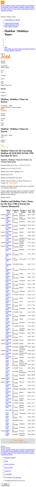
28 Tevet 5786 (8, 301)
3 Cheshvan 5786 (8, 253)
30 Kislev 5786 (8, 287)
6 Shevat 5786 (8, 305)
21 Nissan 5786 (8, 350)
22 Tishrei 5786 (8, 242)
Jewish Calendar (5, 5)
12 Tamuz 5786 (8, 399)
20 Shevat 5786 (8, 312)
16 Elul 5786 (7, 430)
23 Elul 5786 (7, 434)
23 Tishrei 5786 (8, 246)
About (6, 461)
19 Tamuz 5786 (8, 403)
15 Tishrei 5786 (8, 232)
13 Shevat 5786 (8, 308)
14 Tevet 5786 (8, 294)
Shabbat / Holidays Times (26, 7)
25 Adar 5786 (7, 329)
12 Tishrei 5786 (8, 228)
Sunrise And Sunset (22, 9)
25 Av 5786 (7, 420)
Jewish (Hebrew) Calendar (12, 20)
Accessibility (8, 474)
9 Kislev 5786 (7, 277)
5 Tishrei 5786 (8, 221)
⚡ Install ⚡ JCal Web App (5, 484)
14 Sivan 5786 (8, 385)
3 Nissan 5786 (8, 333)
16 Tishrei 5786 (8, 235)
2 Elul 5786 (7, 423)
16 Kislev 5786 (8, 280)
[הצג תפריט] (2, 2)
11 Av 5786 (7, 413)
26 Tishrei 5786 (8, 249)
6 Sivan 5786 (7, 378)
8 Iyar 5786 (7, 364)
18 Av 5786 (7, 417)
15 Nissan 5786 (8, 340)
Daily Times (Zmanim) (12, 7)
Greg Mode (4, 66)
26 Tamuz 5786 (8, 406)
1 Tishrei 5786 (8, 214)
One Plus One (17, 477)
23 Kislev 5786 (8, 284)
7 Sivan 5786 (7, 382)
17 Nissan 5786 (8, 347)
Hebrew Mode (5, 67)
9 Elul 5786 (7, 427)
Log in (3, 53)
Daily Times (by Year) (10, 9)
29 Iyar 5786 (7, 375)
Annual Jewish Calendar (18, 5)
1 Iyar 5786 (7, 361)
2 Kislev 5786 (7, 273)
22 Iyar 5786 (7, 371)
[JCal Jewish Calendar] (8, 15)
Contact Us (17, 50)
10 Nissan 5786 (8, 336)
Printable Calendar (9, 457)
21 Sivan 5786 (8, 389)
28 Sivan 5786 (8, 392)
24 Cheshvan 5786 (8, 269)
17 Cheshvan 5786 (8, 264)
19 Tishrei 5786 (8, 239)
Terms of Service (9, 464)
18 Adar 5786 (7, 326)
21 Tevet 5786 (8, 298)
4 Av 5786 (8, 410)
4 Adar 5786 (7, 319)
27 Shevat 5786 (8, 315)
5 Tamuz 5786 (8, 396)
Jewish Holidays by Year (11, 25)
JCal (2, 9)
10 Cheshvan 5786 (8, 259)
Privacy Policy (8, 467)
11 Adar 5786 (7, 322)
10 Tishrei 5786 (8, 225)
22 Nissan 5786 (8, 354)
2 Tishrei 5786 (8, 218)
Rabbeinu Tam (4, 146)
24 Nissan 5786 (8, 357)
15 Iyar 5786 (7, 368)
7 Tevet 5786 (7, 291)
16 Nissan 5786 (8, 343)
